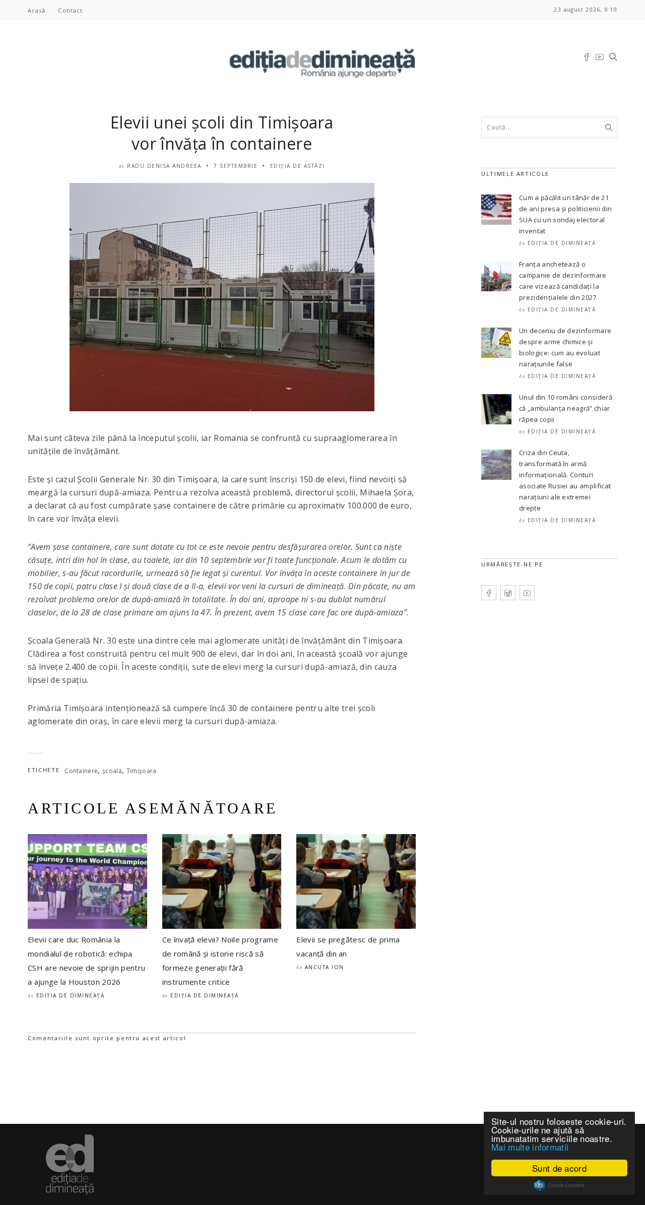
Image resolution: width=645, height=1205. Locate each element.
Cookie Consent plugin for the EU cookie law (559, 1185)
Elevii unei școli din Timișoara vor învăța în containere (221, 132)
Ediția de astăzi (297, 165)
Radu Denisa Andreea (164, 165)
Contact (70, 10)
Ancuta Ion (324, 967)
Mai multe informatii (529, 1146)
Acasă (36, 10)
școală (112, 771)
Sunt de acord (559, 1168)
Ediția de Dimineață (70, 995)
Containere (81, 771)
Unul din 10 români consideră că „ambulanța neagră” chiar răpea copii (565, 408)
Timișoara (141, 771)
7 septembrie (235, 165)
